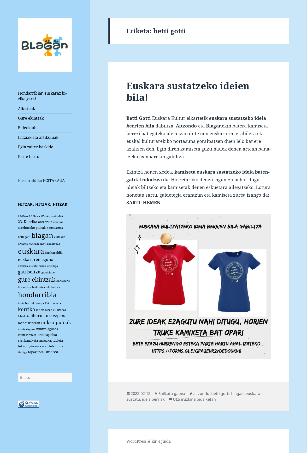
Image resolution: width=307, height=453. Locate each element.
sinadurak (45, 340)
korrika (26, 309)
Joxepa (39, 303)
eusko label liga (48, 266)
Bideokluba (28, 127)
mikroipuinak (56, 322)
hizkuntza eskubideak (46, 287)
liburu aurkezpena (48, 315)
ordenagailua (47, 334)
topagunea (36, 352)
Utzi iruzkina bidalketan (194, 399)
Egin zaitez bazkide (35, 147)
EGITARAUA (54, 180)
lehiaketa (24, 316)
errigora (23, 243)
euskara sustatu (28, 266)
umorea (51, 351)
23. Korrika (27, 221)
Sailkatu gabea (172, 393)
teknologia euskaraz (33, 346)
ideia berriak (26, 303)
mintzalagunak (47, 329)
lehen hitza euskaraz (51, 310)
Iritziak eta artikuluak (38, 137)
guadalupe (48, 272)
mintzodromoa (27, 335)
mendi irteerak (29, 323)
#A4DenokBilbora (29, 216)
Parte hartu (28, 156)
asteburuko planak (32, 227)
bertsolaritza (55, 228)
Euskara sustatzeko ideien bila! (187, 91)
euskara (31, 251)
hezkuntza (24, 287)
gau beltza (29, 272)
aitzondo (201, 393)
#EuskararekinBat (52, 216)
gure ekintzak (36, 279)
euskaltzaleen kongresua (44, 243)
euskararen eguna (35, 259)
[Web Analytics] (28, 403)
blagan (42, 235)
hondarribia (37, 294)
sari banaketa (28, 340)
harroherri (63, 280)
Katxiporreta (53, 303)
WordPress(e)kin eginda (148, 441)
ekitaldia (59, 237)
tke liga (22, 352)
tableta (58, 340)
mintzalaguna (26, 329)
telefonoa (56, 346)
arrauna (58, 222)
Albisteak (26, 108)
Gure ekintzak (31, 118)
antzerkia (45, 222)
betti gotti (24, 237)
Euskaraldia (54, 252)
